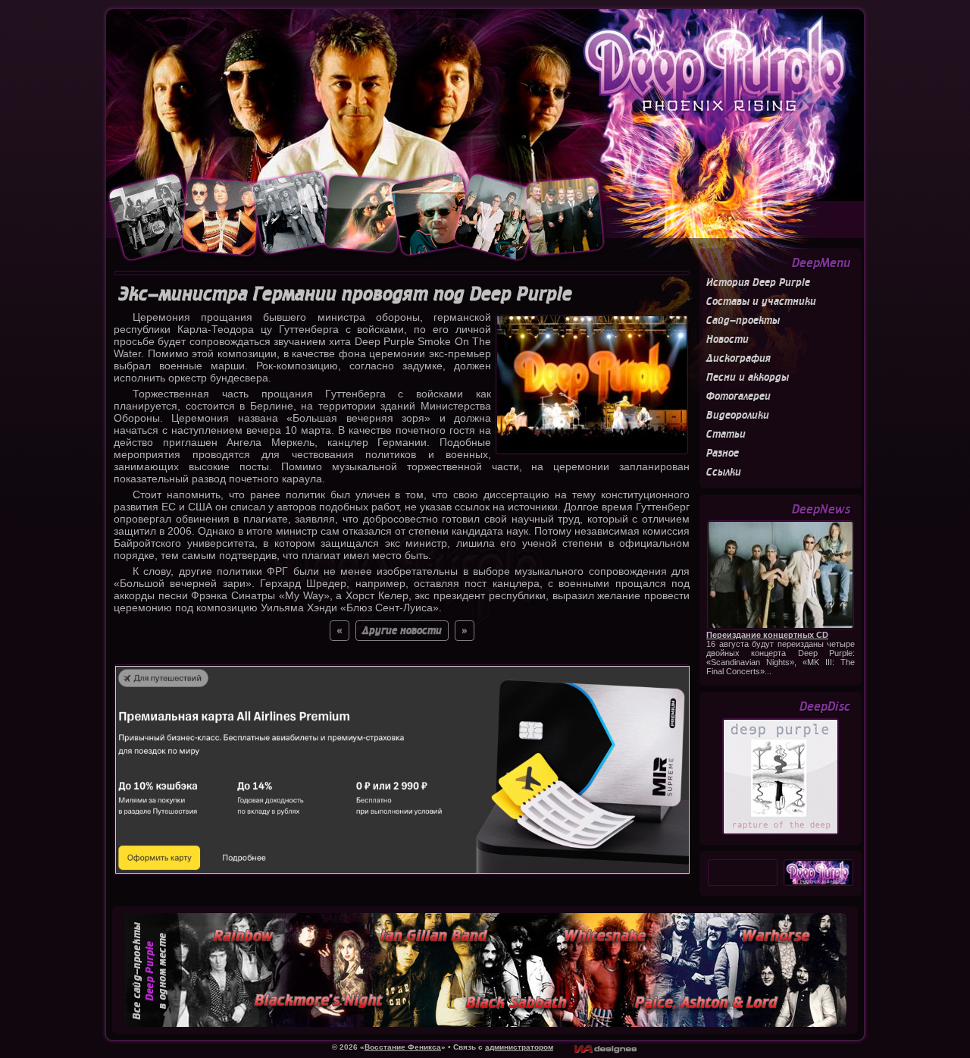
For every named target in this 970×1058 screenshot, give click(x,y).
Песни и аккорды (747, 377)
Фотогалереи (738, 396)
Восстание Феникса (403, 1047)
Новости (727, 339)
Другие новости (402, 630)
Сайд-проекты (743, 320)
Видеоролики (737, 415)
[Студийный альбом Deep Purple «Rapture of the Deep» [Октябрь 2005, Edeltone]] (780, 833)
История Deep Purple (758, 282)
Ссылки (723, 472)
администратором (519, 1047)
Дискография (738, 358)
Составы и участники (761, 301)
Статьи (726, 434)
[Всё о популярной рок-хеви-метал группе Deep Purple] (485, 88)
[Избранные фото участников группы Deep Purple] (357, 262)
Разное (722, 453)
